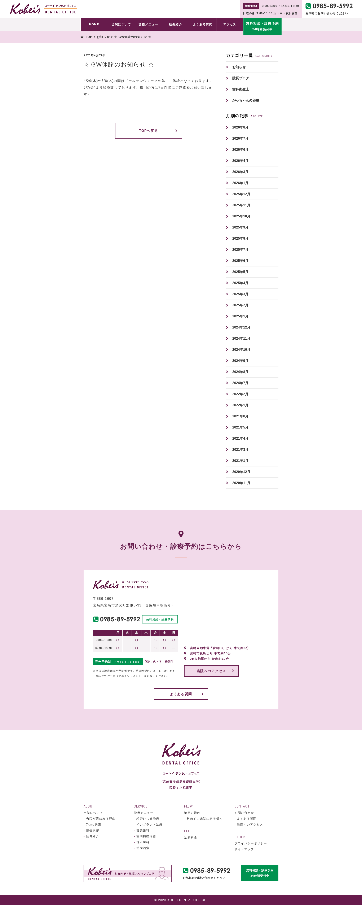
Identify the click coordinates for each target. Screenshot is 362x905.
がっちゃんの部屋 (245, 100)
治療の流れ (192, 812)
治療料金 (190, 837)
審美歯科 (142, 830)
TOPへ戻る (148, 130)
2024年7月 (240, 383)
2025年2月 (240, 305)
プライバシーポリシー (250, 843)
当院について (93, 812)
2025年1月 (240, 316)
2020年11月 (241, 483)
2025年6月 (240, 260)
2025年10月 (241, 216)
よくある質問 (181, 694)
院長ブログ (240, 78)
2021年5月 (240, 427)
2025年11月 (241, 205)
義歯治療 (142, 848)
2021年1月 (240, 460)
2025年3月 (240, 294)
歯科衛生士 (240, 89)
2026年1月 (240, 183)
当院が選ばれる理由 (100, 818)
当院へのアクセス (211, 671)
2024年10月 (241, 349)
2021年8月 (240, 416)
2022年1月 (240, 405)
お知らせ (239, 67)
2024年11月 (241, 338)
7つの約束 (92, 824)
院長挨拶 (91, 830)
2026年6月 (240, 149)
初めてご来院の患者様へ (203, 818)
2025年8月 (240, 238)
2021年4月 (240, 438)
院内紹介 (91, 836)
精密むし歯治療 (146, 818)
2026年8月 (240, 127)
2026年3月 (240, 172)
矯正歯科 (142, 842)
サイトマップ (244, 849)
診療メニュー (144, 812)
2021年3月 (240, 449)
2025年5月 (240, 272)
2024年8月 (240, 372)
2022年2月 (240, 394)
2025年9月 (240, 227)
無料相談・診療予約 (160, 619)
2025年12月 (241, 194)
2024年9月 (240, 360)
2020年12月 (241, 472)
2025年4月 (240, 283)
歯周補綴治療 (145, 836)
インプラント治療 (148, 824)
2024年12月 (241, 327)
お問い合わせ (244, 812)
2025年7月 (240, 249)
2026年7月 (240, 138)
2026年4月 (240, 160)
